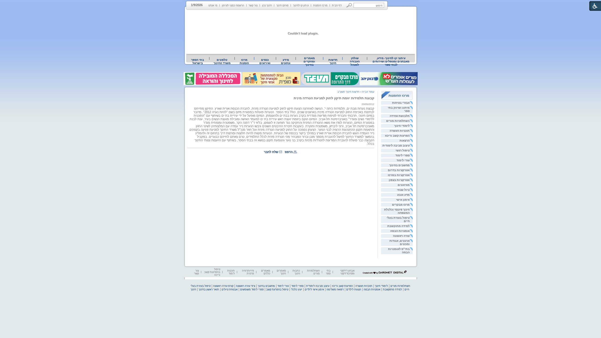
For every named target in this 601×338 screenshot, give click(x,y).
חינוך (193, 289)
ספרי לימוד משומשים (252, 289)
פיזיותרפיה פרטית (248, 272)
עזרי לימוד (403, 160)
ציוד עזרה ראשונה (245, 285)
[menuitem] (391, 61)
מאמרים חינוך (281, 272)
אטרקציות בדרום (399, 170)
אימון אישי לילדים (314, 289)
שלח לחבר (271, 152)
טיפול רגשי (403, 150)
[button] (349, 5)
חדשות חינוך (332, 61)
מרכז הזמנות (320, 5)
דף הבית (337, 5)
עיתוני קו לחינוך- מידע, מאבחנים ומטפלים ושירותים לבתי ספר (391, 61)
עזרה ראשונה (401, 236)
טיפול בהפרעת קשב (277, 289)
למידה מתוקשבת (398, 226)
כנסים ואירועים (264, 61)
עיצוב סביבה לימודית (396, 145)
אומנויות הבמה (400, 231)
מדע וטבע (403, 194)
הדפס (289, 152)
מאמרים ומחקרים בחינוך (309, 61)
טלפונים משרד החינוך (222, 61)
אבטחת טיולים (230, 289)
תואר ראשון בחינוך (209, 289)
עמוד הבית (368, 91)
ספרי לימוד (402, 155)
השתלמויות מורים (398, 121)
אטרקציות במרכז (399, 175)
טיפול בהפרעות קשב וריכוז (212, 272)
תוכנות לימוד (231, 272)
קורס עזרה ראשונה (223, 285)
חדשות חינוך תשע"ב (348, 91)
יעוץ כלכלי (296, 289)
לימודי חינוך (402, 125)
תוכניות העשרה (400, 130)
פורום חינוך (282, 5)
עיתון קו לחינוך (301, 5)
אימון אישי (403, 199)
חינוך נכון (267, 5)
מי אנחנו (212, 5)
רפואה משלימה (335, 289)
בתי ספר (328, 272)
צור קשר (253, 5)
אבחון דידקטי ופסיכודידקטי (347, 272)
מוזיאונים (404, 185)
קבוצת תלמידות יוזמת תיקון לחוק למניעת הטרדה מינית (334, 98)
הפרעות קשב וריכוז (397, 135)
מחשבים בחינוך (399, 165)
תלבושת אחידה (400, 116)
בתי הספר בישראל (197, 61)
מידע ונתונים (285, 61)
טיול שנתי (403, 190)
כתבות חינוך (296, 272)
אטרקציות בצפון (399, 180)
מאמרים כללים (265, 272)
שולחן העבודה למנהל (355, 61)
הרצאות (405, 140)
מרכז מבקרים (401, 204)
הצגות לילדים (353, 289)
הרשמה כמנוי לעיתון (233, 5)
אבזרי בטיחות (401, 102)
